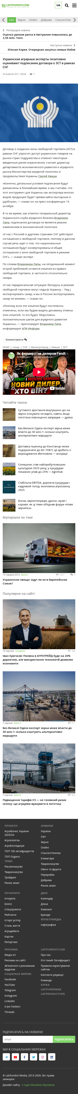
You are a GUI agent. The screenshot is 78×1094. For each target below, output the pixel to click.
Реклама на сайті (15, 960)
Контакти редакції (52, 974)
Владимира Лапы (29, 264)
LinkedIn (10, 1001)
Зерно (21, 20)
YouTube (10, 984)
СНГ (25, 347)
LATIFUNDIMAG (51, 989)
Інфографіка (48, 924)
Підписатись (64, 1039)
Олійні (33, 20)
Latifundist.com (53, 949)
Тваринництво (14, 872)
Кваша (56, 347)
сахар (16, 347)
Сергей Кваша (47, 176)
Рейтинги (10, 914)
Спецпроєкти (13, 909)
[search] (66, 5)
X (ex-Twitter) (12, 1006)
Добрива (46, 20)
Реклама (11, 949)
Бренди (45, 914)
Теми (8, 861)
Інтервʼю (20, 650)
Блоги (24, 574)
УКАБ (6, 347)
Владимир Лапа (50, 324)
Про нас (46, 955)
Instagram (11, 995)
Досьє (44, 904)
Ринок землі (12, 883)
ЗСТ (65, 347)
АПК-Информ (30, 328)
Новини (47, 826)
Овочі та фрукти (51, 869)
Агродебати (12, 931)
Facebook (10, 979)
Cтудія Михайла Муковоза (38, 1085)
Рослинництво (13, 866)
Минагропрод (39, 347)
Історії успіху (12, 920)
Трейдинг (10, 877)
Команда (46, 980)
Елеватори (47, 858)
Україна (46, 831)
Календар (47, 898)
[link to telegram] (6, 1056)
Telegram (10, 990)
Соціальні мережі (18, 974)
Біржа (45, 985)
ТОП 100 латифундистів (19, 851)
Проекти (11, 826)
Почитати (12, 893)
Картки (9, 936)
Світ (11, 20)
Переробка (47, 874)
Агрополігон (12, 840)
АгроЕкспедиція (14, 845)
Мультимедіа (51, 919)
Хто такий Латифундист (55, 960)
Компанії (46, 909)
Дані (44, 893)
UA (58, 5)
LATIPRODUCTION (53, 994)
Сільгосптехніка (65, 20)
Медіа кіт (10, 955)
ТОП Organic (12, 856)
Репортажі (11, 942)
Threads (10, 1012)
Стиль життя (12, 925)
